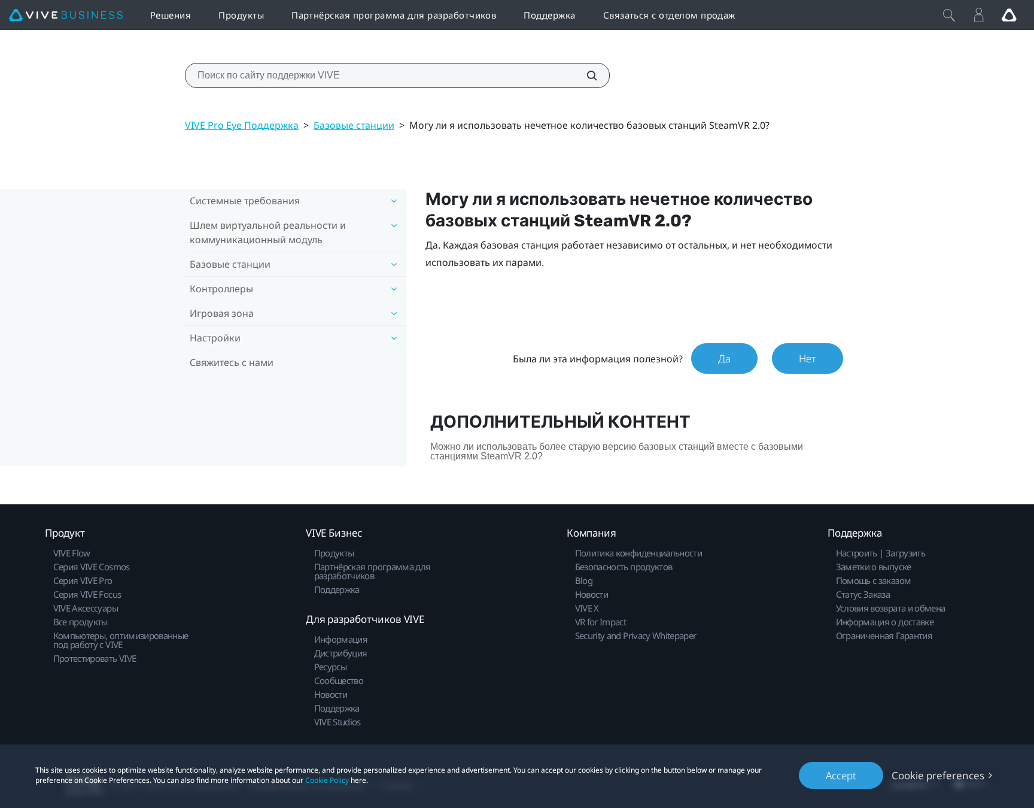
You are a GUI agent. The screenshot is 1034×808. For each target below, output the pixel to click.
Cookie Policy (327, 780)
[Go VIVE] (1009, 15)
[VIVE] (66, 15)
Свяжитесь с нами (231, 362)
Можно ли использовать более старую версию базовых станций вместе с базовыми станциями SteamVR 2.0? (616, 451)
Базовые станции (354, 125)
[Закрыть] (949, 15)
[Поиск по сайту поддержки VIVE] (585, 75)
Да (724, 358)
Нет (807, 358)
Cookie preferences (938, 775)
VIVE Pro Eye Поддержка (242, 125)
